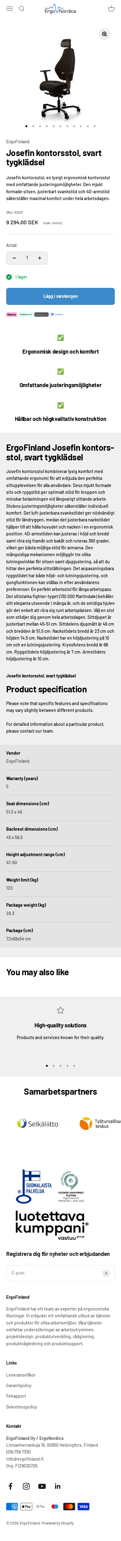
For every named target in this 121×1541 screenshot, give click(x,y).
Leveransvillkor (21, 1375)
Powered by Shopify (58, 1523)
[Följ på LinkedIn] (58, 1486)
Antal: (12, 245)
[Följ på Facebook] (10, 1486)
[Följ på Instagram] (26, 1486)
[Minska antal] (14, 258)
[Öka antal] (39, 258)
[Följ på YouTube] (42, 1486)
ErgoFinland (17, 141)
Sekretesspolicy (21, 1406)
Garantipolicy (19, 1385)
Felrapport (16, 1396)
